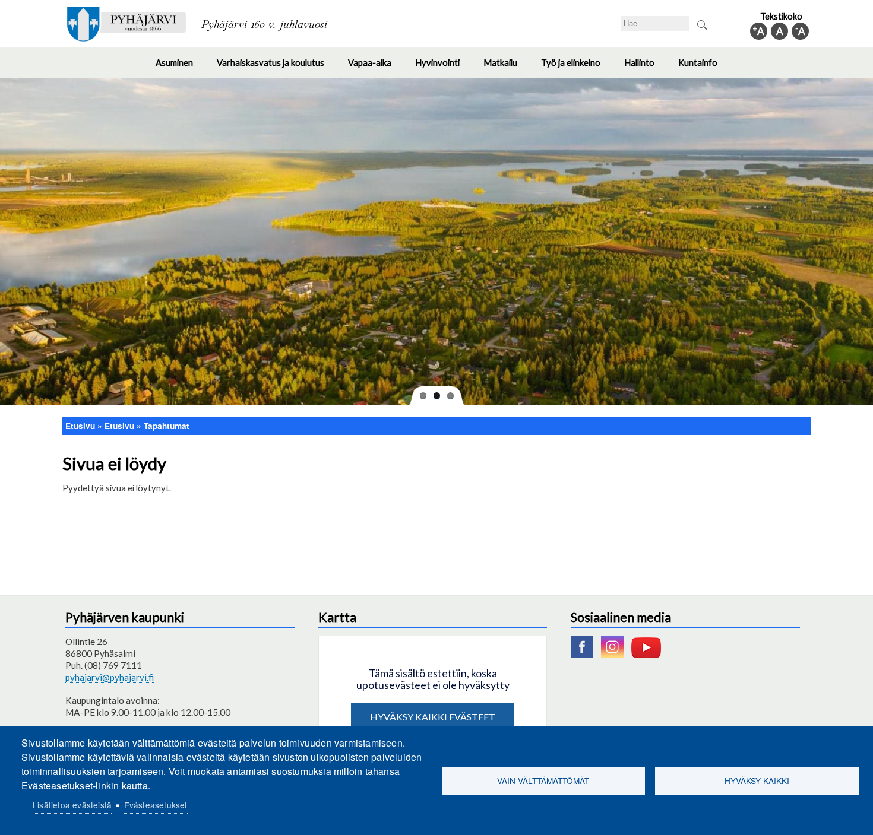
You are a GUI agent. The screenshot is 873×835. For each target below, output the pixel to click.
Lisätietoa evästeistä (72, 805)
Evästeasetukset (156, 805)
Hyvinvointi (443, 67)
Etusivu (80, 425)
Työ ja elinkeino (576, 67)
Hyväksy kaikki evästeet (432, 716)
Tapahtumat (166, 425)
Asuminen (180, 67)
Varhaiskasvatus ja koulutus (276, 67)
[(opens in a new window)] (585, 654)
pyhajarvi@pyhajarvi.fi (109, 677)
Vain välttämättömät (543, 780)
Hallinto (645, 67)
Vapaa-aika (375, 67)
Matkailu (506, 67)
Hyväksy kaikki (757, 780)
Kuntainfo (703, 67)
